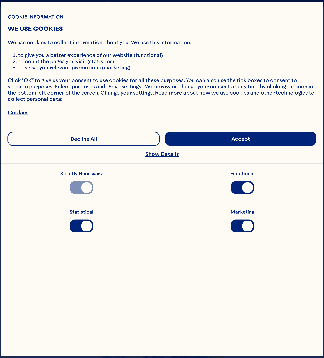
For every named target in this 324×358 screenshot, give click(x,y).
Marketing (242, 212)
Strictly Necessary (81, 173)
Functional (242, 173)
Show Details (162, 154)
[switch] (81, 187)
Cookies (18, 112)
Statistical (81, 212)
